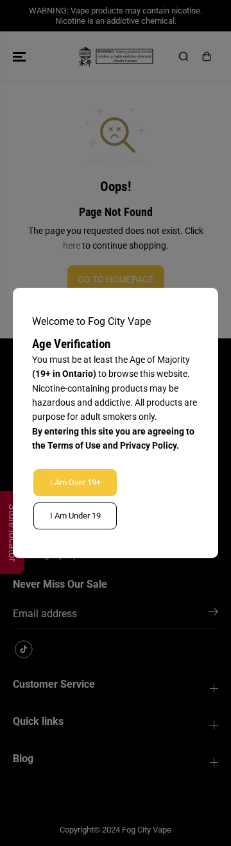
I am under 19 (75, 515)
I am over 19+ (75, 482)
